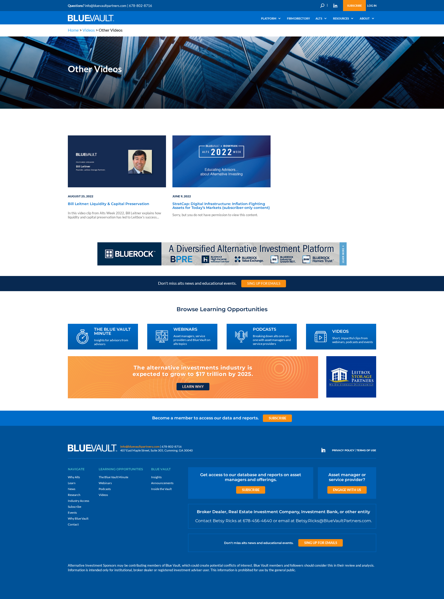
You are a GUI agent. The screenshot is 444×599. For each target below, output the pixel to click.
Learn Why (192, 386)
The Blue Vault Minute (113, 477)
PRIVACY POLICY (343, 450)
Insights (156, 477)
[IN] (335, 6)
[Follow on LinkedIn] (325, 450)
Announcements (162, 483)
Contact (73, 524)
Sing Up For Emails (263, 283)
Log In (371, 5)
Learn (72, 483)
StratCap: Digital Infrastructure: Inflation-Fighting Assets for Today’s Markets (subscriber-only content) (221, 206)
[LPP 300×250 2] (351, 397)
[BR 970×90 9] (222, 265)
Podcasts (105, 489)
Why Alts (74, 477)
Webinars (105, 483)
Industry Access (78, 501)
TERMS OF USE (366, 450)
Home (73, 29)
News (71, 489)
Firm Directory (298, 18)
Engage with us (347, 490)
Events (72, 512)
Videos (88, 29)
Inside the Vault (161, 489)
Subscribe (354, 5)
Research (74, 495)
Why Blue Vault (78, 518)
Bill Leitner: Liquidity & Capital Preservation (108, 204)
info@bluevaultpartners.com (105, 6)
